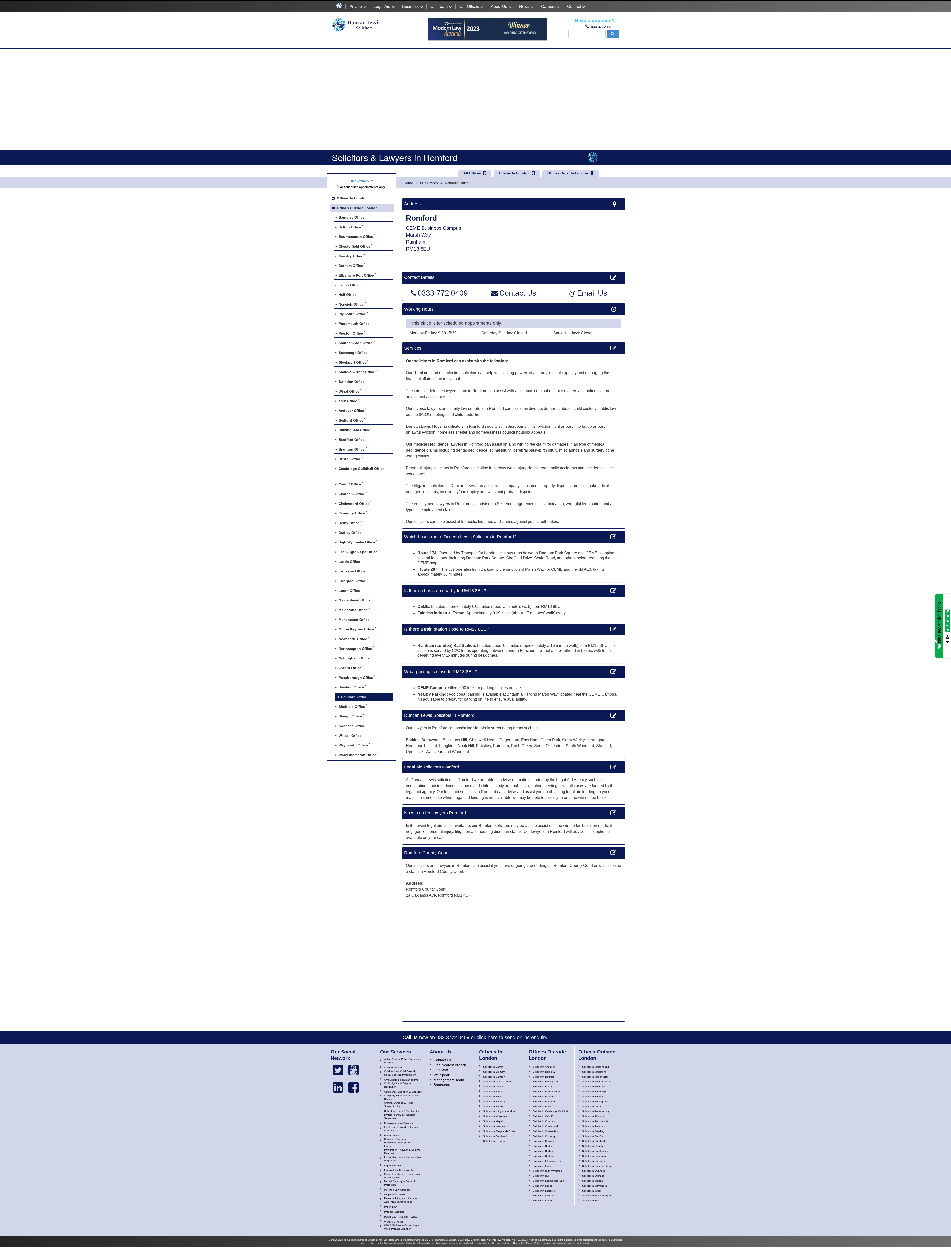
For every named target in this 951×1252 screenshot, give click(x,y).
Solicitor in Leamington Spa (548, 1180)
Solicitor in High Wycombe (547, 1170)
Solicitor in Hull (541, 1175)
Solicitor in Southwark (495, 1136)
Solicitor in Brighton (544, 1101)
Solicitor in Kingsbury (495, 1116)
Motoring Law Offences (397, 1189)
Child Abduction (393, 1067)
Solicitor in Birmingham (545, 1081)
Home (408, 183)
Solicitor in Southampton (596, 1151)
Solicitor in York (591, 1200)
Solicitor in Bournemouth (547, 1091)
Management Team (449, 1079)
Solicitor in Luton (542, 1200)
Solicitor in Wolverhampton (597, 1195)
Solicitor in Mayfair (493, 1121)
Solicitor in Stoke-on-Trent (597, 1166)
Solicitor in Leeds (542, 1185)
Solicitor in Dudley (543, 1151)
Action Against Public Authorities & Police (402, 1061)
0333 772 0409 (443, 293)
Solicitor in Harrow (493, 1106)
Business (410, 6)
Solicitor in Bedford (543, 1076)
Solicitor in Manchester (595, 1076)
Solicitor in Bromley (494, 1071)
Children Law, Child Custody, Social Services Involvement (400, 1073)
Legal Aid (382, 6)
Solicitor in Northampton (595, 1091)
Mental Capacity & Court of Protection (399, 1183)
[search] (613, 34)
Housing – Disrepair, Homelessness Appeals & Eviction (398, 1142)
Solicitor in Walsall (592, 1180)
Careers (548, 6)
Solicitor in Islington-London (499, 1111)
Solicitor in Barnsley (544, 1071)
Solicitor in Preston (593, 1126)
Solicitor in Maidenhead (595, 1066)
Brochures (442, 1084)
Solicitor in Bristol (542, 1106)
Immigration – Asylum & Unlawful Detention (402, 1151)
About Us (499, 6)
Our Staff (441, 1070)
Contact (574, 6)
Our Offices (469, 6)
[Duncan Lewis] (338, 1070)
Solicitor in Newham (494, 1126)
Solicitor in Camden (494, 1076)
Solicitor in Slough (592, 1146)
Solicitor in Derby (542, 1146)
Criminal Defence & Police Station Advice (399, 1104)
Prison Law (390, 1206)
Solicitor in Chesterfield (546, 1131)
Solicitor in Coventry (544, 1136)
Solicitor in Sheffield (593, 1141)
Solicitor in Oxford (592, 1106)
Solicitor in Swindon (593, 1175)
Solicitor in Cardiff (543, 1116)
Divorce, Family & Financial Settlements (399, 1116)
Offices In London (514, 173)
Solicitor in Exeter (543, 1166)
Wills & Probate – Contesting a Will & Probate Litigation (401, 1227)
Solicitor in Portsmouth (595, 1121)
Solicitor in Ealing (493, 1091)
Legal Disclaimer (503, 1243)
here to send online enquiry (517, 1037)
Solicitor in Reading (593, 1131)
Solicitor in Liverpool (544, 1195)
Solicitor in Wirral (591, 1190)
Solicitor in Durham (543, 1156)
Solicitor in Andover (544, 1066)
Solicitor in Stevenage (594, 1156)
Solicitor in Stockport (594, 1161)
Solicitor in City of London (497, 1081)
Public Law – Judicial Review (400, 1216)
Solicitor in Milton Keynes (596, 1081)
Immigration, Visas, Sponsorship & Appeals (402, 1159)
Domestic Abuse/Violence (398, 1123)
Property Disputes (394, 1211)
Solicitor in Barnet (493, 1066)
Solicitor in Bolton (543, 1086)
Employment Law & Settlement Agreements (401, 1129)
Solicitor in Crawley (543, 1141)
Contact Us (517, 293)
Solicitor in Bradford (544, 1096)
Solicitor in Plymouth (593, 1116)
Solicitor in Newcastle (594, 1086)
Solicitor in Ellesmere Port (547, 1161)
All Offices (472, 173)
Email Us (588, 293)
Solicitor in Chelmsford (545, 1126)
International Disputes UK (398, 1170)
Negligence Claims (394, 1194)
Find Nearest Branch (450, 1065)
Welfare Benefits (393, 1221)
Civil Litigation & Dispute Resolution (398, 1085)
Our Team (439, 6)
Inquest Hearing (393, 1165)
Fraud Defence (392, 1135)
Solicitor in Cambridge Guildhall (550, 1111)
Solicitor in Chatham (544, 1121)
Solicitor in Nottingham (595, 1101)
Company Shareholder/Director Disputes (401, 1097)
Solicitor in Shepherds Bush (499, 1131)
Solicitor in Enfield (493, 1096)
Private (355, 6)
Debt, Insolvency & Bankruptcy (401, 1111)
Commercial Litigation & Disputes (403, 1091)
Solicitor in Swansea (593, 1170)
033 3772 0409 (603, 27)
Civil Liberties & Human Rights (401, 1079)
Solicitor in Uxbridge (494, 1141)
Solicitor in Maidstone (594, 1071)
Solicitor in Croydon (494, 1086)
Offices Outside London (567, 173)
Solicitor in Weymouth (594, 1185)
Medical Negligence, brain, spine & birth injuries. (402, 1176)
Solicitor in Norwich (593, 1096)
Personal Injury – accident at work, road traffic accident (400, 1200)
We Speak (442, 1075)
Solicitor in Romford (593, 1136)
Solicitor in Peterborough (596, 1111)
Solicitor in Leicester (544, 1190)
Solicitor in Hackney (494, 1101)
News (524, 6)
